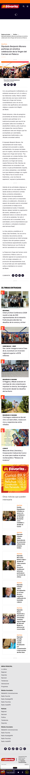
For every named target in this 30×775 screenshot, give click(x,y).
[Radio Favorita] (10, 6)
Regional (3, 672)
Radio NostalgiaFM (7, 699)
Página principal (5, 34)
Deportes (4, 675)
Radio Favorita (5, 696)
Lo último (4, 669)
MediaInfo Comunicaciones (9, 693)
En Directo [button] (9, 770)
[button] (15, 768)
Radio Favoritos (6, 702)
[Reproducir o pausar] (27, 772)
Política (15, 34)
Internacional (5, 683)
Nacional (4, 678)
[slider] (15, 769)
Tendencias (4, 681)
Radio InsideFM (5, 705)
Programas (4, 686)
